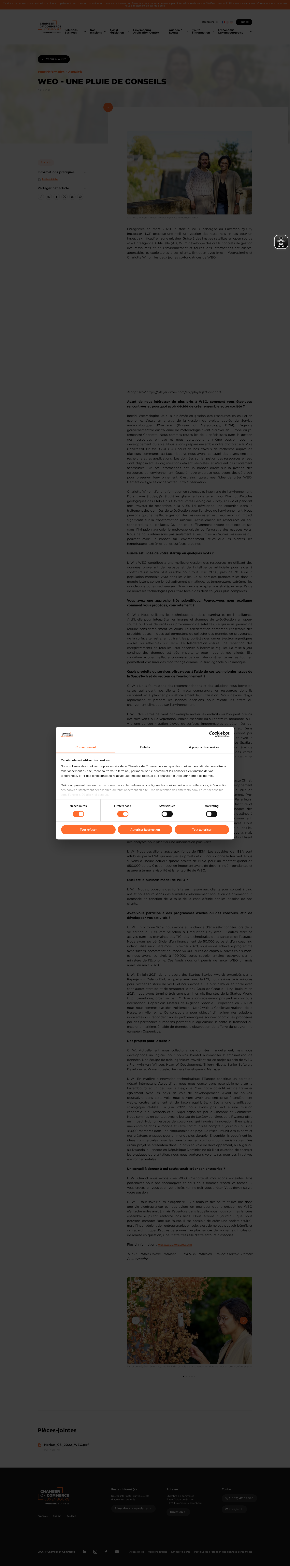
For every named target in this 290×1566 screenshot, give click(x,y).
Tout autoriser (201, 829)
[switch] (122, 814)
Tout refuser (88, 829)
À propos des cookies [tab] (204, 747)
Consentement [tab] (86, 747)
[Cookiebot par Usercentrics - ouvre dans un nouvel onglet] (212, 734)
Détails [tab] (145, 747)
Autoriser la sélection (145, 829)
